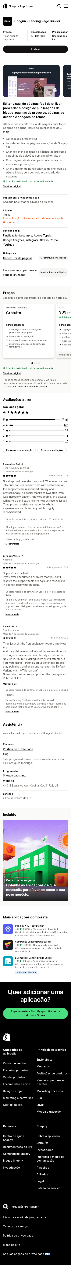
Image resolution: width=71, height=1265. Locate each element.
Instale (35, 49)
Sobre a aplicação (48, 1136)
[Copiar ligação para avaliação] (22, 464)
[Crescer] (36, 363)
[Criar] (34, 363)
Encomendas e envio (16, 1084)
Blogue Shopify (13, 1160)
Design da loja (12, 1091)
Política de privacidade (18, 749)
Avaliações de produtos (52, 1073)
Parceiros (43, 1167)
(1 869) (41, 36)
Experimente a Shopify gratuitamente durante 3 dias (35, 1013)
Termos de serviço (15, 1226)
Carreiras (42, 1142)
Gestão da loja (12, 1104)
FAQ (5, 754)
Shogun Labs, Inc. (14, 775)
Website (8, 780)
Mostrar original (12, 186)
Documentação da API (17, 1146)
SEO (39, 1097)
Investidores (45, 1150)
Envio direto (44, 1059)
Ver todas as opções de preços (30, 386)
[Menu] (66, 6)
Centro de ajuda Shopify (13, 1137)
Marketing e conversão (18, 1097)
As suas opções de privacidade (23, 1254)
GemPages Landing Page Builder (33, 941)
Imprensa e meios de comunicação (50, 1158)
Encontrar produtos (15, 1070)
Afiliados (42, 1174)
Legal (40, 1181)
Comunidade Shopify (16, 1153)
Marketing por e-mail (50, 1091)
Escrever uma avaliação (19, 450)
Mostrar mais (12, 543)
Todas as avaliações (52, 450)
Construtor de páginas (17, 258)
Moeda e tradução (49, 1111)
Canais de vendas (14, 1063)
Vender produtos (14, 1077)
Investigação (11, 1167)
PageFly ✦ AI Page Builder (29, 925)
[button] (35, 930)
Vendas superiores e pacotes (50, 1082)
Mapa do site (11, 1244)
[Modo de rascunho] (32, 363)
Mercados (43, 1066)
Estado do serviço (48, 1188)
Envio (40, 1104)
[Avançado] (39, 363)
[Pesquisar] (59, 6)
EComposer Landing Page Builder (33, 957)
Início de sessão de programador (24, 1217)
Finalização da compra (17, 235)
